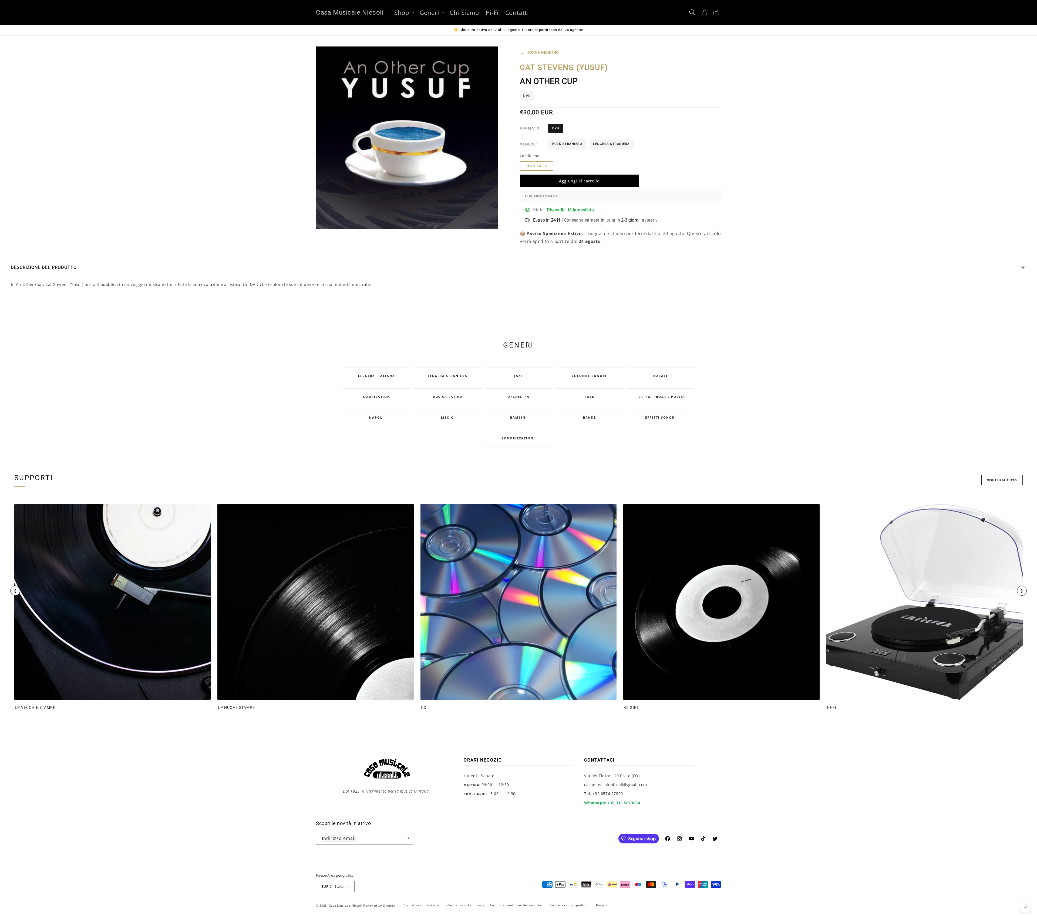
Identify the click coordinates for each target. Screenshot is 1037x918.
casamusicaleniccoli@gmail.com (615, 784)
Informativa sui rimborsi (419, 905)
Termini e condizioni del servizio (515, 905)
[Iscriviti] (407, 838)
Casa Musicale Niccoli (345, 905)
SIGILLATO (537, 165)
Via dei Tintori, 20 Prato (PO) (611, 775)
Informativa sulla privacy (464, 905)
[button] (403, 12)
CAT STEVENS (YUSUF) (564, 67)
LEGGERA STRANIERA (611, 144)
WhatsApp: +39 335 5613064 (612, 802)
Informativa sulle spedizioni (569, 905)
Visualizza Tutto (1002, 480)
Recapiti (602, 905)
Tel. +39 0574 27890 (603, 793)
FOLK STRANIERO (567, 144)
